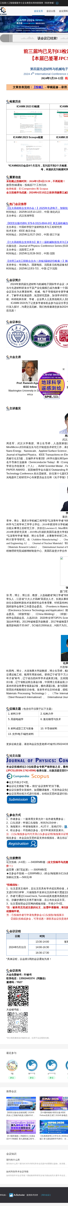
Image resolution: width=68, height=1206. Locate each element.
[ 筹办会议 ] (46, 1195)
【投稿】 (38, 87)
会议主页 (38, 11)
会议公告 (50, 11)
